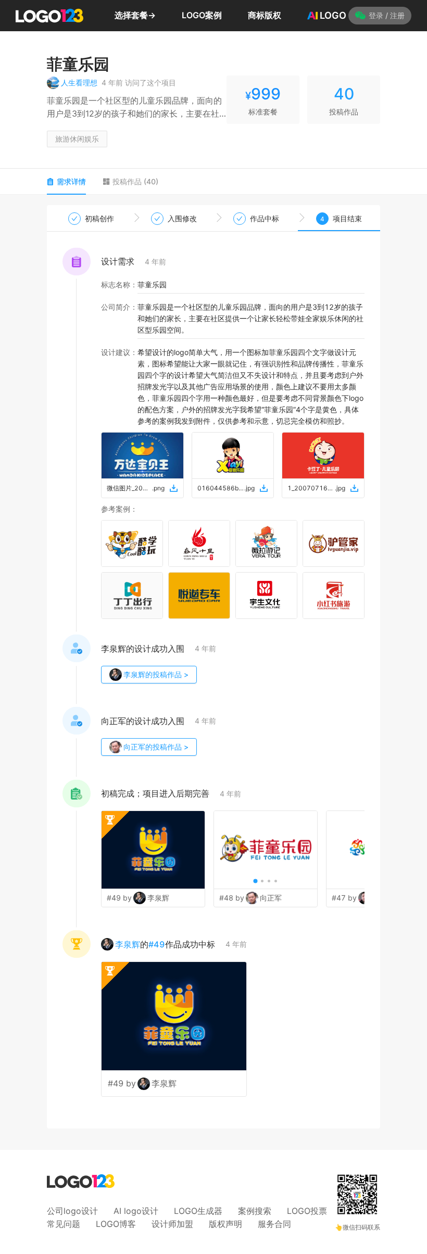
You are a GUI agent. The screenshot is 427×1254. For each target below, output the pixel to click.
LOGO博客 (116, 1224)
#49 (156, 944)
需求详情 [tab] (71, 181)
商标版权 (264, 15)
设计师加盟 (172, 1224)
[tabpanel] (213, 667)
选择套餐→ (135, 15)
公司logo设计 (72, 1211)
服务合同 (274, 1224)
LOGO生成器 (198, 1211)
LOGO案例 (202, 15)
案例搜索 (254, 1211)
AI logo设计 (136, 1211)
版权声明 (225, 1224)
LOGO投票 (307, 1211)
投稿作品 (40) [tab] (135, 181)
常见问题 (63, 1224)
